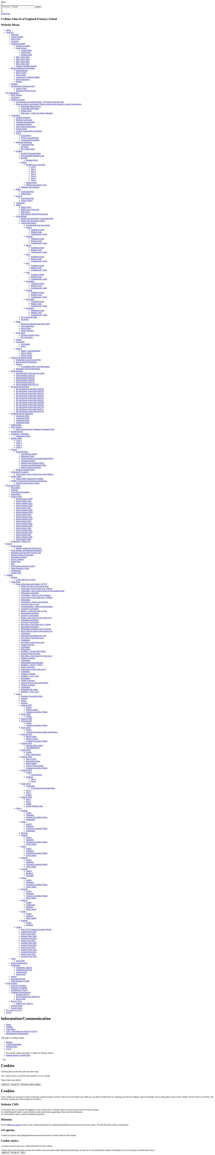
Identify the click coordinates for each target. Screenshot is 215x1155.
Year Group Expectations (26, 126)
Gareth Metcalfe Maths (30, 109)
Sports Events (16, 497)
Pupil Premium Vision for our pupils (30, 373)
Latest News (16, 494)
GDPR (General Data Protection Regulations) (29, 481)
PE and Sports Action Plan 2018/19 (30, 405)
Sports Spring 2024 (23, 514)
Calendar (14, 490)
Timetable (30, 815)
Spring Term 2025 (28, 941)
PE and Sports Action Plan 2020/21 (30, 400)
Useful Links (16, 573)
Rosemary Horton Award (26, 91)
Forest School (21, 48)
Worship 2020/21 (22, 994)
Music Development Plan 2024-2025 (35, 324)
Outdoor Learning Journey (26, 66)
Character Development (25, 122)
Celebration (25, 633)
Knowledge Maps (33, 761)
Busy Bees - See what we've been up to (36, 656)
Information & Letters (29, 689)
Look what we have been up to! (33, 669)
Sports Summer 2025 (24, 505)
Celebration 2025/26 (24, 970)
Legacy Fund (21, 88)
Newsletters (15, 488)
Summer (24, 703)
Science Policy (26, 200)
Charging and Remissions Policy (34, 465)
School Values (11, 983)
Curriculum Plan (27, 144)
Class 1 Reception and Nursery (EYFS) (31, 584)
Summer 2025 (26, 734)
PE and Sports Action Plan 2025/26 (30, 389)
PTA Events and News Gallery (23, 566)
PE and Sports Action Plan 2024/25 (30, 391)
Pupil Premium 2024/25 (25, 378)
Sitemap (9, 1042)
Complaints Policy (28, 461)
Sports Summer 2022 (24, 526)
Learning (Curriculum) (30, 609)
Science (19, 196)
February (29, 236)
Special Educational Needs (21, 357)
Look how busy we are (30, 604)
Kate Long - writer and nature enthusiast (37, 113)
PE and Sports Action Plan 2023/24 (30, 393)
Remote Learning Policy (25, 470)
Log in (8, 1012)
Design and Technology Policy (33, 221)
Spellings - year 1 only (30, 676)
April (28, 254)
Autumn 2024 (26, 721)
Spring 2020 (21, 974)
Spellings (29, 777)
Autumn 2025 (26, 705)
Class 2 (19, 443)
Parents (9, 544)
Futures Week (21, 129)
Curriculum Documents (30, 140)
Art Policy (25, 319)
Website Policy (12, 1046)
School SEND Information (26, 362)
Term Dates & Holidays (20, 492)
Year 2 (33, 171)
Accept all (14, 1084)
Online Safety (16, 476)
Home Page (5, 14)
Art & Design (21, 216)
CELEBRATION (33, 748)
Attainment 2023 (22, 418)
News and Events (13, 485)
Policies (19, 82)
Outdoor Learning (18, 43)
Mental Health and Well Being (23, 68)
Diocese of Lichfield (19, 988)
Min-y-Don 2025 (22, 61)
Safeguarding (16, 425)
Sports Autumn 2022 (24, 523)
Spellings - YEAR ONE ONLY (33, 651)
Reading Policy (32, 160)
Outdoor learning (27, 645)
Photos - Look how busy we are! (34, 611)
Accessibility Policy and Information (35, 366)
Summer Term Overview (30, 654)
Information (25, 600)
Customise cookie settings (30, 1084)
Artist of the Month (28, 223)
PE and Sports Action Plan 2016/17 (30, 409)
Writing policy (31, 183)
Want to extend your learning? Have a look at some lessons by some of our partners (48, 104)
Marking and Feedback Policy (33, 463)
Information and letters (30, 593)
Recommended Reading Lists (32, 156)
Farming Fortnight (23, 117)
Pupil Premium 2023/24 (25, 380)
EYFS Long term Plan (30, 138)
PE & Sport (20, 333)
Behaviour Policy (28, 456)
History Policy (26, 353)
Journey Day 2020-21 (24, 1003)
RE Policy (25, 147)
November (30, 299)
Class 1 (19, 440)
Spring (23, 701)
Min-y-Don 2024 (22, 59)
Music (18, 322)
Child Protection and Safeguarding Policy (37, 458)
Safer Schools (16, 427)
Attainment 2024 (22, 416)
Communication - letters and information (37, 606)
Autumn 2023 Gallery (34, 745)
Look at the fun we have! (26, 579)
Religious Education (24, 142)
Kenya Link (20, 999)
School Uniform (17, 559)
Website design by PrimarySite (18, 1055)
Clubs (13, 959)
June (27, 272)
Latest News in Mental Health (27, 77)
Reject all (5, 1084)
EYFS (18, 133)
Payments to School (19, 557)
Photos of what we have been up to (35, 586)
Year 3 (33, 174)
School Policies (22, 452)
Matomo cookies (13, 1125)
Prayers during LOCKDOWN (28, 997)
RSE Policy (25, 212)
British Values (16, 438)
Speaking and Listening (30, 187)
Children (9, 575)
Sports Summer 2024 (24, 512)
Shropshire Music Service (31, 106)
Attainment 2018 (22, 423)
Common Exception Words (31, 696)
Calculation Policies (23, 124)
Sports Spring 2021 (23, 535)
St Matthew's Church (19, 990)
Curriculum (15, 115)
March (28, 245)
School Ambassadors (19, 963)
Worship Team (16, 1006)
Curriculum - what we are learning (34, 602)
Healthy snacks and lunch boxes (28, 548)
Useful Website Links (34, 806)
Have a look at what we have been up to (37, 631)
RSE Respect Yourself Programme (34, 214)
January (29, 227)
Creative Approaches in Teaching (29, 131)
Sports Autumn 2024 (24, 510)
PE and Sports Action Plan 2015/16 (30, 411)
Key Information (12, 93)
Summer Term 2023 (29, 956)
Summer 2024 (26, 757)
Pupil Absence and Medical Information (26, 550)
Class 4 (19, 447)
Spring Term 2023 (28, 954)
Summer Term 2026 (29, 936)
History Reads (26, 355)
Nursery (14, 577)
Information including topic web (33, 636)
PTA (13, 564)
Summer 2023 (26, 797)
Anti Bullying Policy (29, 454)
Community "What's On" (21, 541)
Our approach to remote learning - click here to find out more (40, 102)
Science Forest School (34, 766)
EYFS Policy (26, 135)
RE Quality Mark (28, 149)
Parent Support (22, 70)
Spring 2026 (26, 52)
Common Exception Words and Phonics (41, 732)
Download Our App (14, 1010)
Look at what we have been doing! (34, 683)
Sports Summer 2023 (24, 519)
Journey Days (16, 1001)
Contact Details (17, 37)
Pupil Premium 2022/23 (25, 382)
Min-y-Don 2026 (22, 64)
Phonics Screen (32, 710)
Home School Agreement (31, 467)
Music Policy (26, 328)
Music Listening (27, 331)
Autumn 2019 (21, 972)
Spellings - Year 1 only (30, 692)
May (27, 263)
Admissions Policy (23, 436)
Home (8, 30)
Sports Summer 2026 (24, 499)
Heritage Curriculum (24, 120)
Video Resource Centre (20, 568)
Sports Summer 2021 (24, 532)
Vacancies (15, 41)
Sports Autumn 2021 (24, 530)
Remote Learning (18, 100)
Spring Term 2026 (28, 934)
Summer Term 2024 (29, 950)
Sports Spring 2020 (23, 539)
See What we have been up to (32, 642)
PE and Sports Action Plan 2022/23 (30, 396)
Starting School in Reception (22, 555)
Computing (20, 203)
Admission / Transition (20, 434)
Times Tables (31, 844)
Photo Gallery (31, 736)
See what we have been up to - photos (36, 624)
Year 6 (33, 180)
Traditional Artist (37, 230)
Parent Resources (22, 79)
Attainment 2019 (22, 420)
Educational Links (18, 979)
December (30, 308)
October (29, 290)
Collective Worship (18, 985)
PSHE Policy (26, 207)
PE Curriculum (27, 337)
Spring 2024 (26, 750)
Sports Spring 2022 (23, 528)
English (19, 151)
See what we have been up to (32, 638)
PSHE (18, 205)
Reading (24, 158)
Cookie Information (13, 1044)
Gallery (29, 707)
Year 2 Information (33, 754)
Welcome (14, 35)
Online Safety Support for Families (29, 479)
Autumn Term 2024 (28, 938)
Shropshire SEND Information (28, 369)
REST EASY (21, 73)
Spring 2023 (26, 784)
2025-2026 (20, 961)
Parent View (16, 562)
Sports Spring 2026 (23, 501)
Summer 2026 (26, 55)
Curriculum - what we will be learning (36, 595)
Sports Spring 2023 (23, 521)
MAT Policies (16, 95)
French (18, 340)
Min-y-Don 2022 (22, 57)
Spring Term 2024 (28, 947)
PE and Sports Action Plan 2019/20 (30, 402)
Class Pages (15, 582)
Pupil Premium (17, 371)
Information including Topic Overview (36, 629)
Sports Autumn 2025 (24, 503)
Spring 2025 (26, 728)
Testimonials (16, 571)
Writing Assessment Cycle (36, 185)
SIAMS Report (17, 431)
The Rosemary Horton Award (22, 86)
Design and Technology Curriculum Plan (37, 218)
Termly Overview (28, 667)
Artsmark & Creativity (19, 472)
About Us (10, 32)
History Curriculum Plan (30, 351)
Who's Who (15, 39)
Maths (18, 189)
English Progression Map (31, 153)
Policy (23, 346)
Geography (20, 342)
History (19, 348)
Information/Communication (32, 662)
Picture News (26, 111)
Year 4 (33, 176)
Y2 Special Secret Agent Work (43, 788)
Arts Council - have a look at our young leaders (34, 474)
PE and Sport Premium (20, 387)
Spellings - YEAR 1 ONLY (32, 665)
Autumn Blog (26, 50)
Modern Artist (36, 232)
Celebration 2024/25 (24, 967)
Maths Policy (26, 194)
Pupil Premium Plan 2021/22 (27, 384)
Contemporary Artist (39, 234)
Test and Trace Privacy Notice (28, 483)
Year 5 (33, 178)
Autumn (24, 698)
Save (23, 1153)
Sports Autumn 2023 (24, 517)
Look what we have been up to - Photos (36, 588)
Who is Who (21, 75)
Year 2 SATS (31, 759)
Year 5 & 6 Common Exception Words (36, 929)
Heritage (14, 84)
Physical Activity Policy (30, 335)
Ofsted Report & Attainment (22, 414)
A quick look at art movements (38, 225)
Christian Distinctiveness (20, 992)
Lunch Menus (16, 546)
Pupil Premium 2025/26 (25, 375)
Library (14, 976)
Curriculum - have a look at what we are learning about (42, 591)
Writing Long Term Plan (35, 165)
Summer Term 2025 (29, 943)
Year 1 (33, 169)
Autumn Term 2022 (28, 952)
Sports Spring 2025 (23, 508)
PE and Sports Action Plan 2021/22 (30, 398)
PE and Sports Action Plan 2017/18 (30, 407)
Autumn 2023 (26, 743)
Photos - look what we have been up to (36, 618)
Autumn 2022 (26, 770)
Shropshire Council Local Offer (28, 360)
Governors (15, 97)
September (30, 281)
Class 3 (19, 445)
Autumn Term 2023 (28, 945)
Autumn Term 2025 (28, 932)
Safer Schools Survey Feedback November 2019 (35, 429)
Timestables (30, 819)
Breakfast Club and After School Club (26, 553)
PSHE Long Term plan (30, 209)
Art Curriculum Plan (29, 317)
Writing (24, 162)
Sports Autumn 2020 (24, 537)
